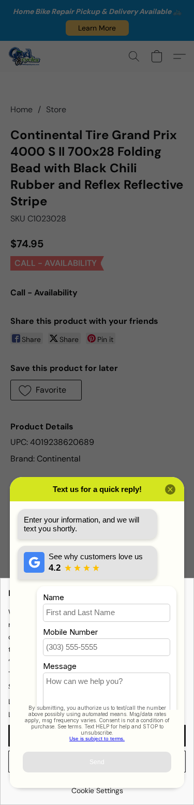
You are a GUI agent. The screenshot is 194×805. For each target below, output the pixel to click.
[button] (97, 28)
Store (56, 109)
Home (21, 109)
